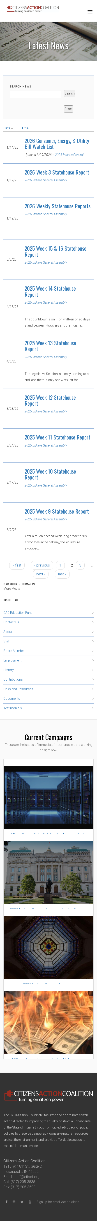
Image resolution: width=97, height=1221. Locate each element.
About (7, 632)
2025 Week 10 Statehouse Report (50, 474)
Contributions (13, 679)
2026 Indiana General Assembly (46, 180)
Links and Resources (18, 689)
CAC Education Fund (17, 612)
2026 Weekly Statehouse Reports (57, 206)
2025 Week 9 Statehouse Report (57, 511)
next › (40, 574)
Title (24, 128)
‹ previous (42, 565)
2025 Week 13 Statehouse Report (50, 346)
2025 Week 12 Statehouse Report (50, 400)
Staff (6, 641)
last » (62, 574)
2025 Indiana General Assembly (46, 262)
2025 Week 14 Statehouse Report (50, 291)
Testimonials (12, 708)
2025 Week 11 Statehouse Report (57, 437)
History (8, 670)
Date (6, 128)
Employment (12, 660)
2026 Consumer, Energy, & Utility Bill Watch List (57, 143)
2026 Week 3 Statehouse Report (57, 172)
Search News (20, 86)
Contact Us (11, 622)
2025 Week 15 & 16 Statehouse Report (55, 251)
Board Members (14, 651)
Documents (11, 698)
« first (17, 565)
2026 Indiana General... (70, 155)
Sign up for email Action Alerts (58, 1202)
